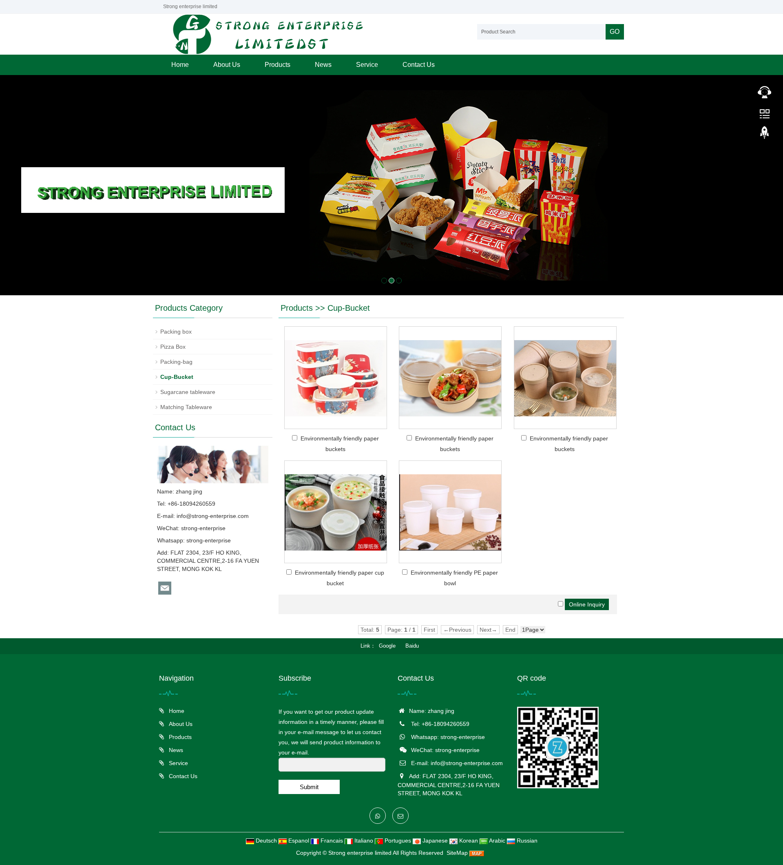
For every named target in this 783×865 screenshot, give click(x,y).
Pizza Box (173, 346)
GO (614, 31)
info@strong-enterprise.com (213, 516)
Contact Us (419, 64)
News (323, 64)
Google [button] (387, 646)
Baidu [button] (412, 646)
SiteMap (457, 853)
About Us (226, 64)
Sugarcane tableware (187, 392)
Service (367, 64)
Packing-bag (176, 361)
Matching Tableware (186, 407)
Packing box (176, 331)
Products (277, 64)
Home (180, 64)
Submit (309, 786)
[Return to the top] (764, 135)
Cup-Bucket (348, 307)
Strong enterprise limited (360, 853)
